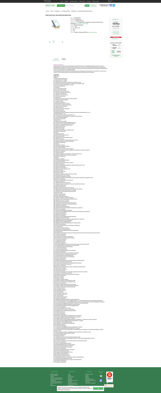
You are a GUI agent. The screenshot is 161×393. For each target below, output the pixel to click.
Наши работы (53, 385)
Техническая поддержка (90, 382)
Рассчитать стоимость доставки (116, 56)
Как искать (87, 381)
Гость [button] (111, 1)
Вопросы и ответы (89, 374)
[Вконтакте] (101, 376)
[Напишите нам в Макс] (110, 5)
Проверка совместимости (90, 380)
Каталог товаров (53, 375)
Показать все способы (113, 51)
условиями (76, 387)
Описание (56, 59)
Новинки (66, 1)
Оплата (86, 375)
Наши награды (71, 376)
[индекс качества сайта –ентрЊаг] (109, 383)
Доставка (87, 377)
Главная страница (54, 374)
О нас (62, 1)
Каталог (62, 5)
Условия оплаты (82, 1)
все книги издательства (82, 23)
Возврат (87, 376)
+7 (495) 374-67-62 (104, 5)
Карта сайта (52, 380)
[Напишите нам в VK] (114, 5)
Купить (116, 33)
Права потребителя (89, 379)
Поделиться (115, 38)
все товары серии (92, 32)
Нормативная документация (56, 381)
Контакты (89, 1)
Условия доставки (73, 1)
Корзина (52, 376)
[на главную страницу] (51, 8)
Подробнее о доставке (119, 52)
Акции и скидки (95, 1)
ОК (98, 388)
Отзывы (64, 59)
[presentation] (50, 42)
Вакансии (70, 379)
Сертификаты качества (73, 380)
